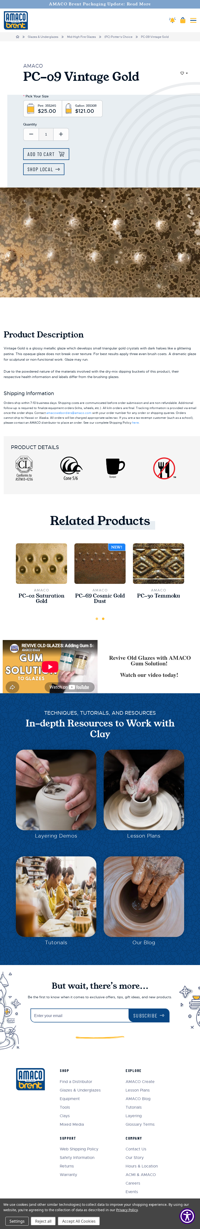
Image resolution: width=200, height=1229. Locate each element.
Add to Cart (42, 154)
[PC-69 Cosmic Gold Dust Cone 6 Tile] (100, 563)
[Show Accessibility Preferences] (187, 1216)
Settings (17, 1221)
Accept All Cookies (79, 1221)
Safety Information (77, 1157)
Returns (67, 1166)
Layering (134, 1116)
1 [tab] (97, 619)
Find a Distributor (76, 1082)
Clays (65, 1116)
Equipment (70, 1099)
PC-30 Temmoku (158, 596)
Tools (65, 1107)
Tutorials (56, 942)
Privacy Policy (126, 1210)
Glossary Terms (140, 1124)
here (135, 423)
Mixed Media (72, 1124)
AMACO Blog (138, 1099)
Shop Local (40, 169)
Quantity (30, 124)
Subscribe (145, 1015)
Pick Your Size (36, 96)
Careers (133, 1183)
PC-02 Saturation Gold (41, 598)
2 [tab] (103, 619)
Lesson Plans (143, 836)
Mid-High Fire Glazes (81, 37)
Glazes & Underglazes (43, 37)
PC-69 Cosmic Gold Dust (100, 598)
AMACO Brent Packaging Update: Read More (100, 4)
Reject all (43, 1221)
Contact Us (136, 1149)
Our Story (135, 1157)
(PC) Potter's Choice (118, 37)
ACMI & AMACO (141, 1175)
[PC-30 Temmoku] (158, 563)
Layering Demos (56, 836)
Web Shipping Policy (79, 1149)
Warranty (68, 1175)
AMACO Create (140, 1082)
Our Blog (143, 942)
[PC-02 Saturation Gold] (41, 563)
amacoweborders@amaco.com (68, 413)
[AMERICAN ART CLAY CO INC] (16, 20)
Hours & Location (142, 1166)
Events (132, 1192)
